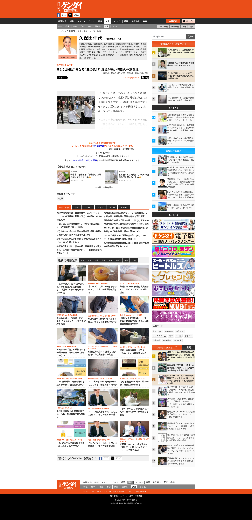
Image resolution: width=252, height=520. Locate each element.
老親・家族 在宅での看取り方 (99, 440)
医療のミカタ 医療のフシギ (66, 346)
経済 (100, 21)
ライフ (91, 21)
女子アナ (188, 336)
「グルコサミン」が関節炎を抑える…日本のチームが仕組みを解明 (134, 412)
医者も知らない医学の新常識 (67, 315)
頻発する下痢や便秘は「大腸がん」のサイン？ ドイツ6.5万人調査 (134, 289)
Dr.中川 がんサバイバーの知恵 (131, 315)
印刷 (147, 78)
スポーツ (81, 21)
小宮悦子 (156, 340)
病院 (110, 260)
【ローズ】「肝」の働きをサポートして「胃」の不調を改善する (102, 289)
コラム (134, 260)
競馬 (126, 21)
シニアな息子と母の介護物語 (98, 408)
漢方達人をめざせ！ (66, 65)
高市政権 (169, 331)
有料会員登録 (98, 146)
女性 (171, 336)
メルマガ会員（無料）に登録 (84, 160)
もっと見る (173, 108)
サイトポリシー (88, 491)
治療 (96, 260)
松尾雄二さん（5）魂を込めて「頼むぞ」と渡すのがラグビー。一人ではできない (134, 447)
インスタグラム (159, 336)
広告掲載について (117, 496)
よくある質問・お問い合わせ (126, 500)
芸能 (72, 21)
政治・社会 (64, 207)
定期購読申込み (140, 491)
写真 (166, 482)
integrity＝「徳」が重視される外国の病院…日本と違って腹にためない (71, 353)
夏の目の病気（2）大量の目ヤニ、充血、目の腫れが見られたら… (71, 414)
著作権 (121, 491)
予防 (103, 260)
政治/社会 (62, 21)
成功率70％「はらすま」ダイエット (69, 378)
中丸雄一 (167, 340)
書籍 (145, 21)
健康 (107, 21)
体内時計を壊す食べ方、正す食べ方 (133, 347)
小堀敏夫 (178, 340)
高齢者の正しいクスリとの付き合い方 (102, 316)
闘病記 (118, 260)
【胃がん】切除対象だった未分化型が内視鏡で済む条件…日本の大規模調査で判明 (134, 321)
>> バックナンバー (131, 78)
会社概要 (129, 496)
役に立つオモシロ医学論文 (129, 283)
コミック (117, 21)
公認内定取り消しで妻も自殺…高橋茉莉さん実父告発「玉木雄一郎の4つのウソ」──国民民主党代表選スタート (79, 249)
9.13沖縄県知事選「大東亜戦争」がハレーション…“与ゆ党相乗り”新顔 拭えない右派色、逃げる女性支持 (79, 216)
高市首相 (179, 331)
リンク (129, 491)
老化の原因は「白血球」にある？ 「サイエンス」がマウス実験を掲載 (71, 321)
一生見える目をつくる (65, 408)
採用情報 (138, 496)
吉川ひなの (157, 331)
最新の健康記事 (67, 260)
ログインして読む (103, 153)
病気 (82, 260)
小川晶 (179, 336)
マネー (112, 207)
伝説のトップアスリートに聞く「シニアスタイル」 (134, 440)
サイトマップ (101, 491)
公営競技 (135, 21)
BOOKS (124, 207)
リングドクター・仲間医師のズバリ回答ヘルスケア (102, 347)
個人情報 (112, 491)
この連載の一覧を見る (103, 187)
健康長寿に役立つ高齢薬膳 (97, 283)
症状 (89, 260)
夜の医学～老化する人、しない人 (100, 378)
